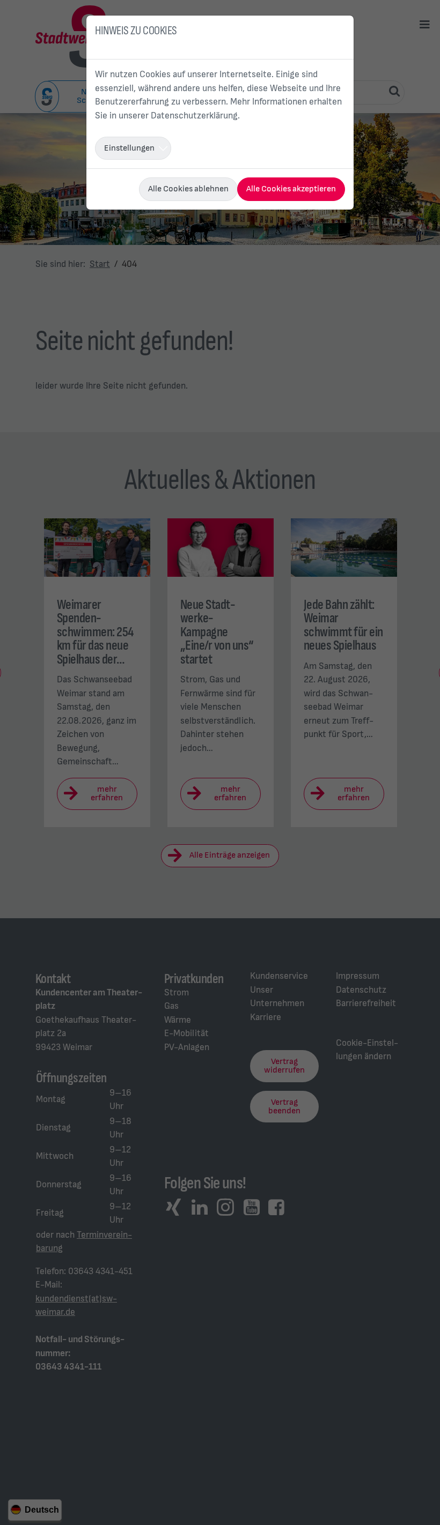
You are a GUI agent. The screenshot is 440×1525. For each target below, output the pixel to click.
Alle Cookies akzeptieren (291, 189)
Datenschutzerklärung (194, 115)
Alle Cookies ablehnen (188, 189)
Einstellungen (129, 148)
